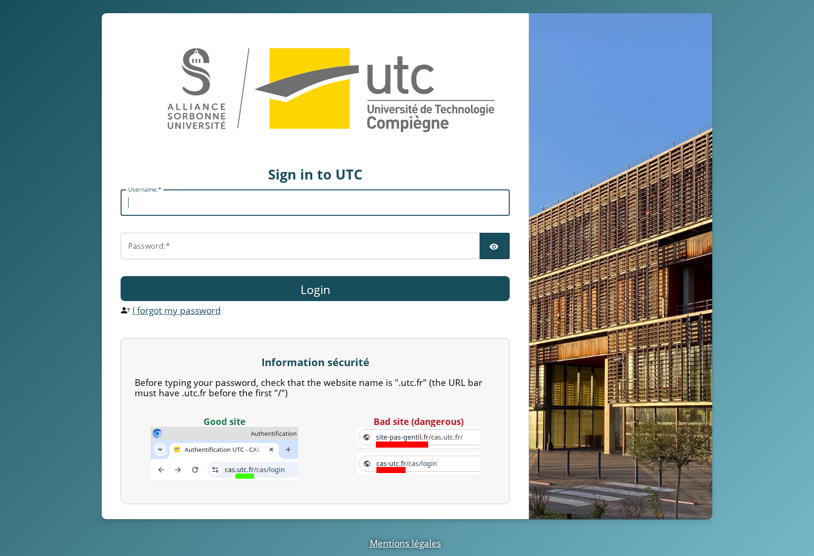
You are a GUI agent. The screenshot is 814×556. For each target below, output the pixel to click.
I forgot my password (176, 310)
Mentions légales (405, 543)
